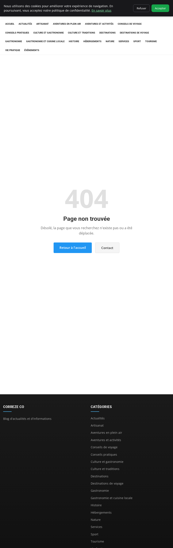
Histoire (74, 41)
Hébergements (92, 41)
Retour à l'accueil (72, 247)
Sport (137, 41)
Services (124, 41)
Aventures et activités (99, 24)
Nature (110, 41)
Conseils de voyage (130, 24)
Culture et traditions (81, 32)
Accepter (160, 8)
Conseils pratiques (17, 32)
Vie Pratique (12, 50)
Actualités (25, 24)
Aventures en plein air (67, 24)
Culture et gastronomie (48, 32)
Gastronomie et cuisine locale (45, 41)
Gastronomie (13, 41)
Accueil (9, 24)
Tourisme (151, 41)
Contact (107, 248)
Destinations (107, 32)
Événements (31, 50)
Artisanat (42, 24)
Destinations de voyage (134, 32)
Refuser (141, 8)
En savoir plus (101, 10)
